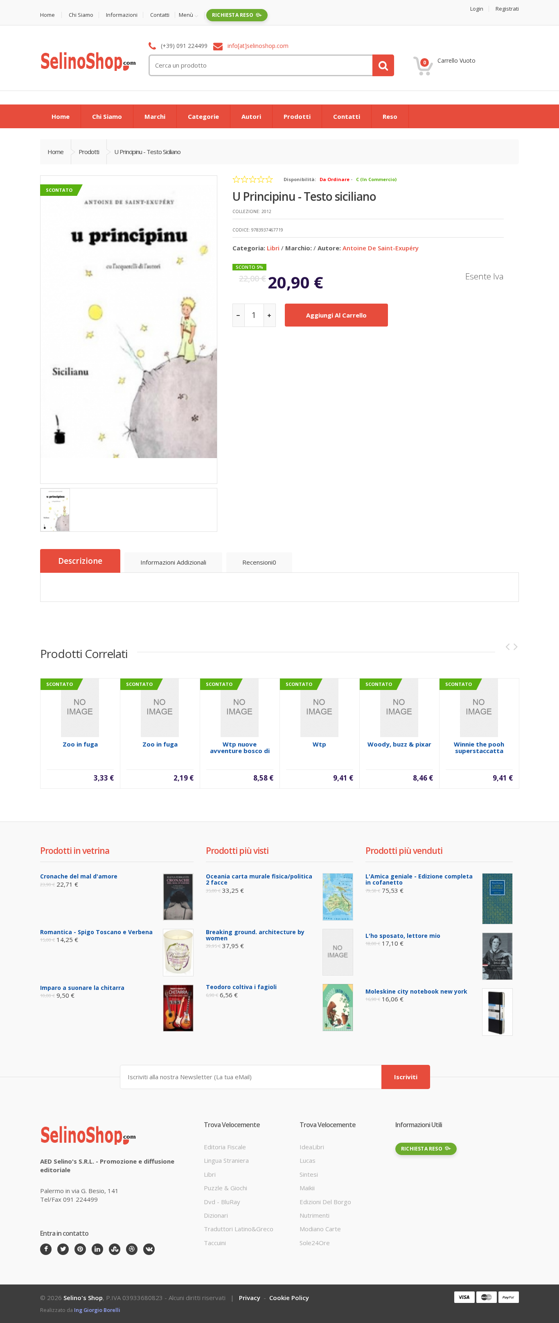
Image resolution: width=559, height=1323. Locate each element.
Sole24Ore (315, 1243)
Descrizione (80, 561)
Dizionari (216, 1215)
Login (476, 9)
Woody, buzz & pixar (399, 744)
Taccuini (215, 1243)
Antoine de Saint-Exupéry (381, 248)
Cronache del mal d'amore (78, 876)
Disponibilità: (300, 179)
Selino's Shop (83, 1297)
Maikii (307, 1188)
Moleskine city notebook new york (416, 991)
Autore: (329, 248)
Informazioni (121, 15)
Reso (390, 116)
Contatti (159, 15)
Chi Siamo (81, 15)
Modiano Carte (320, 1229)
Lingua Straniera (226, 1160)
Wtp (319, 744)
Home (47, 15)
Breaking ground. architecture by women (255, 935)
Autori (251, 116)
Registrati (507, 9)
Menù (186, 15)
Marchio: (298, 248)
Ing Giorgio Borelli (97, 1310)
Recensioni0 (259, 562)
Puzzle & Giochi (225, 1188)
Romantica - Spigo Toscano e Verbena (96, 932)
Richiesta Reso (232, 14)
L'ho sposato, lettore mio (402, 935)
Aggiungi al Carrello (336, 315)
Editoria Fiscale (225, 1147)
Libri (273, 248)
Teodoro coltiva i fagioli (241, 987)
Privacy (249, 1297)
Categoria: (248, 248)
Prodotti (297, 116)
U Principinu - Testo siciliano (147, 152)
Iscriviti (405, 1077)
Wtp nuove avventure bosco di (240, 747)
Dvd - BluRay (222, 1202)
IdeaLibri (312, 1147)
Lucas (308, 1160)
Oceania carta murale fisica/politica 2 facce (259, 879)
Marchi (154, 116)
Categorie (203, 116)
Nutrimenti (314, 1215)
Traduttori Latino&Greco (238, 1229)
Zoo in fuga (80, 744)
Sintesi (309, 1174)
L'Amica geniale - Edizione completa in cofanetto (419, 879)
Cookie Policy (289, 1297)
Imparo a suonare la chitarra (82, 988)
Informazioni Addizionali (173, 562)
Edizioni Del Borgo (325, 1202)
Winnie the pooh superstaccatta (479, 747)
